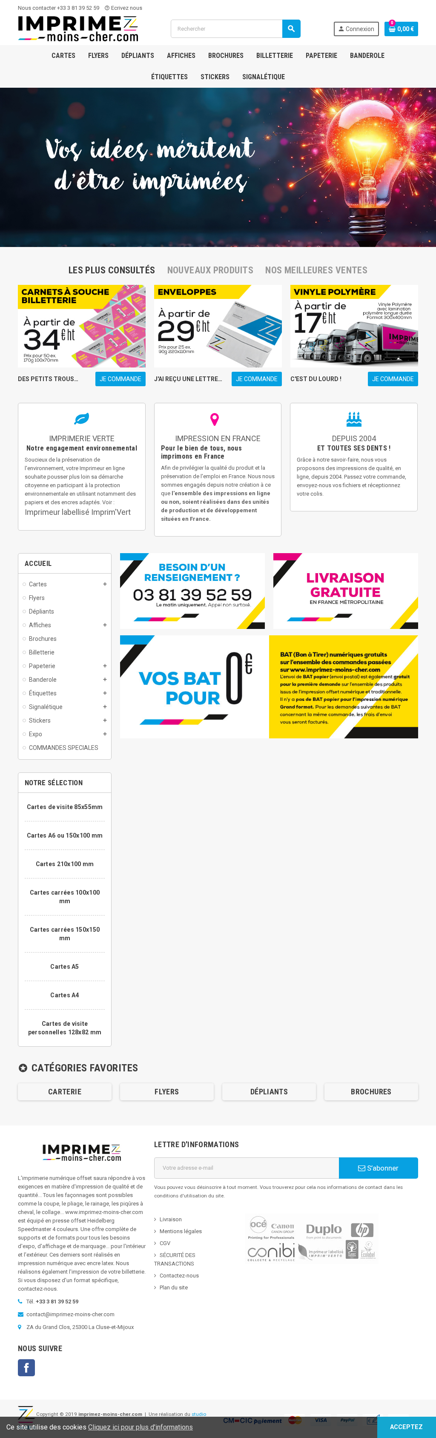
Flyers (167, 1091)
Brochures (371, 1091)
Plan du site (174, 1287)
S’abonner (382, 1168)
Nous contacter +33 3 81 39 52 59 (58, 8)
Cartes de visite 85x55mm (65, 807)
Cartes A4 (64, 995)
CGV (165, 1243)
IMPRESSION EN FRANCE (218, 438)
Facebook (26, 1367)
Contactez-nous (179, 1275)
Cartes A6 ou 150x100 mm (65, 835)
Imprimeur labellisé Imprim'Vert (78, 512)
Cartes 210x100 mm (65, 864)
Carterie (64, 1091)
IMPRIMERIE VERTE (82, 438)
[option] (65, 1091)
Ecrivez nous (123, 8)
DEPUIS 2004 (354, 438)
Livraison (171, 1219)
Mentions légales (181, 1231)
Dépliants (269, 1091)
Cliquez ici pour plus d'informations (140, 1427)
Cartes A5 (64, 966)
